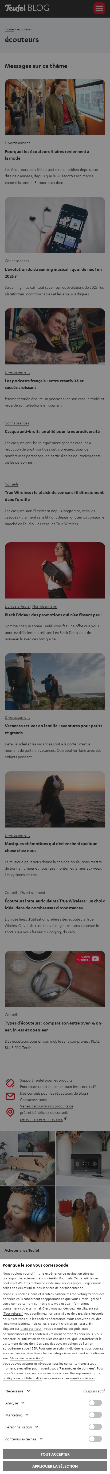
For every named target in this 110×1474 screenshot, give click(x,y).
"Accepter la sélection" (26, 1358)
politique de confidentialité (22, 1378)
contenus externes (20, 1438)
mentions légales (82, 1378)
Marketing (13, 1414)
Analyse (11, 1402)
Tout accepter (55, 1454)
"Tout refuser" (13, 1313)
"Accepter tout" (31, 1328)
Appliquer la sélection (55, 1466)
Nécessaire (14, 1390)
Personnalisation (18, 1426)
